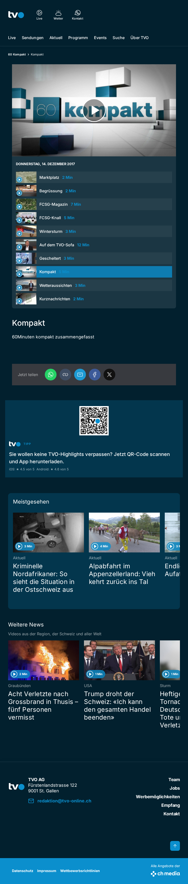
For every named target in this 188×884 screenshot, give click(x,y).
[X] (109, 374)
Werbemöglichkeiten (158, 796)
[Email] (80, 374)
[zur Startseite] (16, 15)
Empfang (170, 805)
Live (12, 37)
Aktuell (55, 37)
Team (174, 779)
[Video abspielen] (94, 110)
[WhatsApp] (51, 374)
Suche (119, 37)
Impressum (46, 871)
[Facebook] (95, 374)
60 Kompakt (17, 54)
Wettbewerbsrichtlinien (80, 871)
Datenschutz (22, 871)
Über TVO (139, 37)
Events (100, 37)
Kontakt (172, 813)
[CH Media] (165, 873)
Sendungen (33, 37)
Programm (78, 37)
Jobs (175, 788)
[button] (65, 374)
